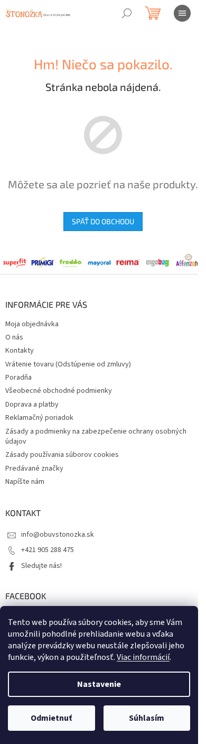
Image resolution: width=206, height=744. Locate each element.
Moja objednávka (32, 324)
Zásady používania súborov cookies (62, 454)
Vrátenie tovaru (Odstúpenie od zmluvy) (68, 364)
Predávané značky (34, 468)
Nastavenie (99, 684)
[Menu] (182, 13)
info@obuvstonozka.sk (57, 534)
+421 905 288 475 (47, 550)
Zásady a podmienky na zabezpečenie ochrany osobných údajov (95, 436)
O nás (14, 337)
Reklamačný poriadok (39, 417)
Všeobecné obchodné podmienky (58, 390)
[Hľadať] (126, 13)
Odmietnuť (51, 718)
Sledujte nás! (41, 566)
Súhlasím (146, 718)
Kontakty (19, 350)
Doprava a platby (32, 404)
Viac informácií (143, 657)
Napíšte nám (24, 481)
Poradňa (18, 377)
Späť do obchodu (103, 221)
